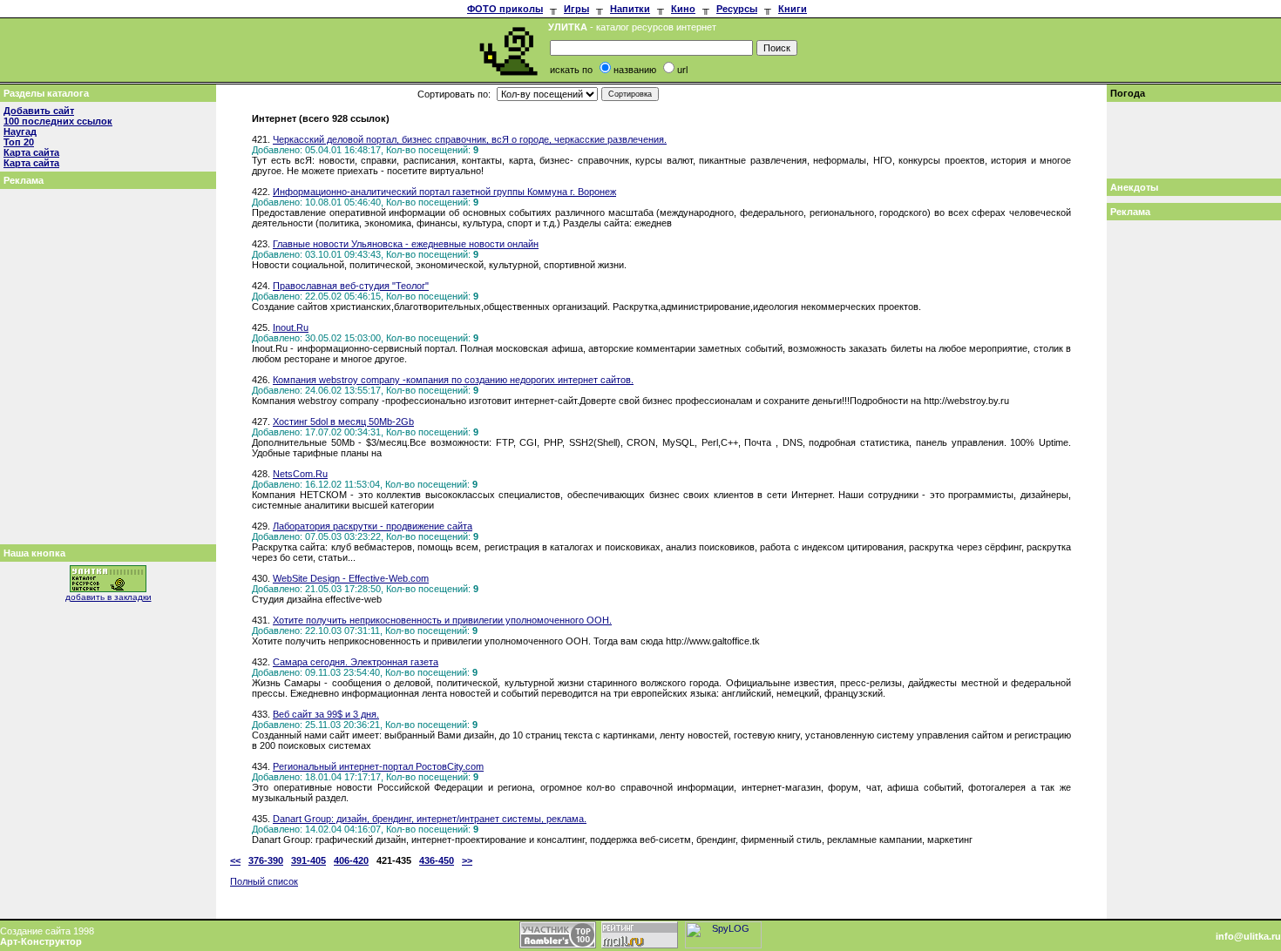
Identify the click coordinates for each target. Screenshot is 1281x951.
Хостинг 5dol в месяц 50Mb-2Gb (343, 421)
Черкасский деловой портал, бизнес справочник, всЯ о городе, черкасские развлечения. (470, 139)
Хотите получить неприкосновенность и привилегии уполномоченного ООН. (442, 620)
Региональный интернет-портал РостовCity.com (378, 766)
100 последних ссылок (57, 121)
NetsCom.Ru (300, 474)
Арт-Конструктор (41, 941)
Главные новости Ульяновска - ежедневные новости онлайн (406, 244)
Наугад (20, 131)
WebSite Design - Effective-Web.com (351, 578)
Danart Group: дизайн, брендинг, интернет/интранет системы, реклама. (429, 818)
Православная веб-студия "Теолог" (351, 285)
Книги (792, 8)
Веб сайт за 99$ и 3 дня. (326, 714)
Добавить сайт (38, 110)
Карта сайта (31, 152)
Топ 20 (18, 142)
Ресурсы (736, 8)
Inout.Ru (290, 327)
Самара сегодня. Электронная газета (355, 662)
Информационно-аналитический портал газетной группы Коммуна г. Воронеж (444, 191)
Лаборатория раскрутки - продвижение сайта (372, 526)
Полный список (264, 881)
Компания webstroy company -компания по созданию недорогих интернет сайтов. (453, 379)
